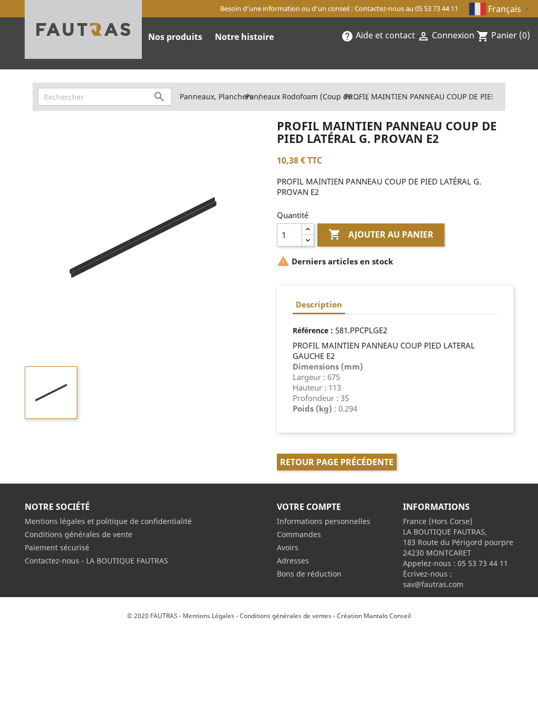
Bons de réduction (309, 574)
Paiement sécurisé (57, 547)
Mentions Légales (208, 616)
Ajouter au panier (380, 234)
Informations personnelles (323, 521)
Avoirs (287, 547)
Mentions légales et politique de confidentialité (108, 521)
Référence (310, 330)
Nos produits (175, 37)
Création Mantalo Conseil (374, 616)
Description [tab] (319, 304)
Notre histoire (244, 37)
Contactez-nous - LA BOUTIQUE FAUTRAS (96, 561)
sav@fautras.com (433, 584)
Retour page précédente (337, 462)
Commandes (299, 534)
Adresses (293, 561)
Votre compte (309, 506)
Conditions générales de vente (78, 534)
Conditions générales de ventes (286, 616)
